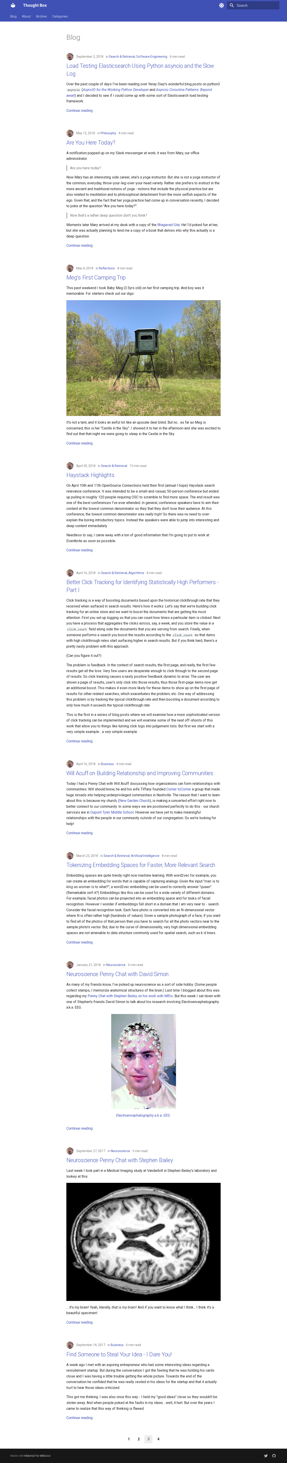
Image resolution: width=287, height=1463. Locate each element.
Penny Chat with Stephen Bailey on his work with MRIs (130, 996)
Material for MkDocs (37, 1455)
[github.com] (274, 1455)
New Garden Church (134, 801)
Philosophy (108, 133)
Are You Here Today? (90, 142)
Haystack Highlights (90, 475)
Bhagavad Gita (168, 225)
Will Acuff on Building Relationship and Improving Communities (139, 773)
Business (107, 764)
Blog (13, 16)
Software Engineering (151, 56)
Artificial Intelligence (145, 856)
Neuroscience (116, 965)
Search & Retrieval (122, 56)
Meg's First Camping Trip (96, 277)
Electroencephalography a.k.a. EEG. (143, 1115)
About (26, 16)
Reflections (107, 268)
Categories (60, 16)
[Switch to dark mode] (221, 5)
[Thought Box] (13, 5)
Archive (41, 16)
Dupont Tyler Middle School (112, 812)
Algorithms (136, 573)
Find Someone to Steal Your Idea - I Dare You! (119, 1354)
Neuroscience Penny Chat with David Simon (117, 974)
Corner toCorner (178, 789)
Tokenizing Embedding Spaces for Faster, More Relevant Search (140, 865)
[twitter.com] (266, 1455)
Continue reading (79, 110)
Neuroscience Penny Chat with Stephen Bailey (119, 1160)
